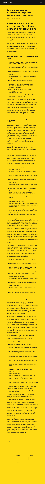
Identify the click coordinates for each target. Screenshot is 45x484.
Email (31, 455)
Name (18, 455)
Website (18, 462)
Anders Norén (39, 479)
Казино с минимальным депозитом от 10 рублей (25, 37)
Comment (19, 441)
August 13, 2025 (11, 18)
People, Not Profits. (7, 2)
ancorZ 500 (19, 18)
